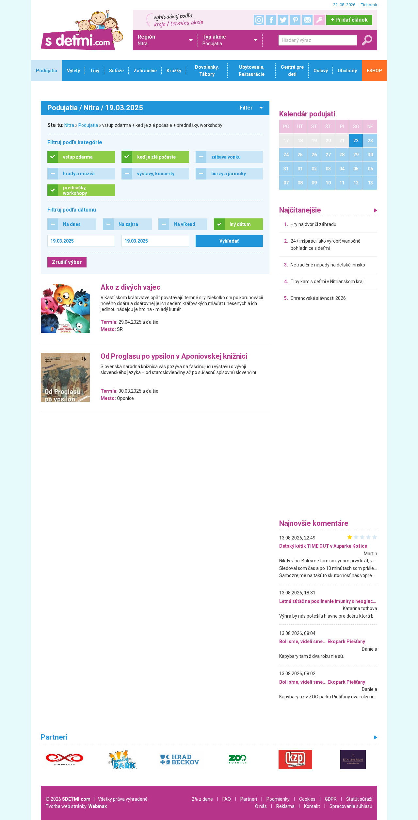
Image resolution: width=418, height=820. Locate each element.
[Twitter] (283, 20)
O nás (261, 806)
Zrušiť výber (67, 262)
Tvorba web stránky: (76, 806)
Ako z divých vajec (130, 287)
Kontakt (312, 806)
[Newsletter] (307, 20)
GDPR (331, 799)
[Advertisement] (328, 412)
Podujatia (88, 125)
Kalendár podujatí (307, 114)
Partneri (248, 799)
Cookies (307, 799)
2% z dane (202, 799)
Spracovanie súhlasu (351, 806)
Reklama (285, 806)
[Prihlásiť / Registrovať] (319, 20)
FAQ (226, 799)
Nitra (69, 125)
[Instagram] (259, 20)
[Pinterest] (295, 20)
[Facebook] (271, 20)
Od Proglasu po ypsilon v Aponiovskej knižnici (174, 356)
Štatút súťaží (359, 799)
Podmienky (278, 799)
